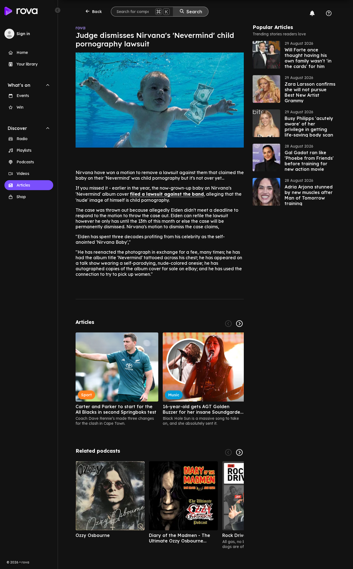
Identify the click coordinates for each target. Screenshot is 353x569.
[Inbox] (312, 13)
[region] (160, 379)
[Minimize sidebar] (57, 10)
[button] (294, 55)
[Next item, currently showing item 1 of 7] (239, 452)
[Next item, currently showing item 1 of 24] (239, 323)
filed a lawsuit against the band (167, 194)
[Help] (328, 13)
